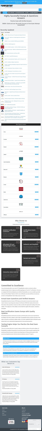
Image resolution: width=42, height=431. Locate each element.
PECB (5, 192)
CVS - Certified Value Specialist (10, 104)
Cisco (5, 131)
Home (5, 12)
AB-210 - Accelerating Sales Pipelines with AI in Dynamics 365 (15, 59)
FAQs (3, 413)
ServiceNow (6, 207)
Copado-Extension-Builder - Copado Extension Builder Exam (15, 80)
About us (23, 411)
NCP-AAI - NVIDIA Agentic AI (10, 44)
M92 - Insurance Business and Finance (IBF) (12, 53)
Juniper (5, 154)
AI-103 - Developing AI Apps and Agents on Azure (13, 68)
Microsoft (5, 169)
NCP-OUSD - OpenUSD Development (11, 56)
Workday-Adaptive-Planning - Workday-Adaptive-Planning (15, 98)
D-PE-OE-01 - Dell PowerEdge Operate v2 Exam (13, 89)
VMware (5, 214)
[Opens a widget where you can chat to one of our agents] (34, 425)
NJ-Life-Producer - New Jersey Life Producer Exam (13, 86)
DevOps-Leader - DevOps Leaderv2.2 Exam (12, 95)
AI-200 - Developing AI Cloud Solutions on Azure (13, 71)
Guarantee (4, 414)
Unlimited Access (20, 12)
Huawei (5, 146)
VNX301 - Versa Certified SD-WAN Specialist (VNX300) (14, 41)
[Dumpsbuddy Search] (40, 9)
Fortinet (5, 139)
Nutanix (5, 177)
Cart (27, 12)
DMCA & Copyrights (26, 413)
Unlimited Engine (25, 417)
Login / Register (34, 12)
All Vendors (11, 12)
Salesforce (6, 199)
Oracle (5, 184)
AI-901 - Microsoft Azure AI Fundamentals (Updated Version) (15, 34)
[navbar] (2, 12)
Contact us (24, 409)
